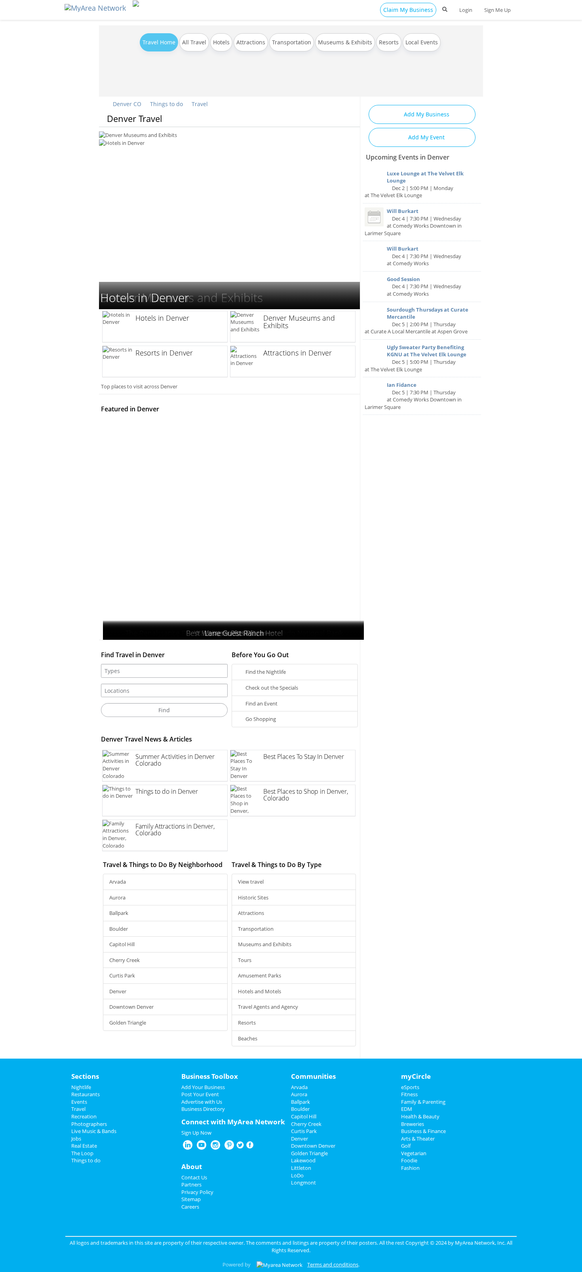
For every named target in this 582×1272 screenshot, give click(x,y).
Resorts (389, 42)
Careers (190, 1206)
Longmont (303, 1182)
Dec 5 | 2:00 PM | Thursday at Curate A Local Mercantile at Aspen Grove (416, 320)
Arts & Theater (418, 1138)
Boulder (118, 928)
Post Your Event (200, 1094)
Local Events (421, 42)
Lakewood (303, 1160)
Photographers (89, 1123)
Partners (191, 1184)
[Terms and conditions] (279, 1264)
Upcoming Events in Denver (407, 157)
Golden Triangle (127, 1022)
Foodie (409, 1160)
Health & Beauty (420, 1116)
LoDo (297, 1175)
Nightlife (81, 1087)
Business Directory (203, 1108)
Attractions (250, 42)
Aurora (117, 897)
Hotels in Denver (118, 134)
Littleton (301, 1167)
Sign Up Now (196, 1132)
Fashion (410, 1167)
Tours (244, 960)
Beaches (247, 1038)
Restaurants (85, 1094)
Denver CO (126, 104)
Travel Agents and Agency (268, 1006)
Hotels (221, 42)
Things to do (166, 104)
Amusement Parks (259, 975)
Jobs (76, 1138)
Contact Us (194, 1177)
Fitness (409, 1094)
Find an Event (261, 703)
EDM (406, 1108)
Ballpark (118, 912)
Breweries (412, 1123)
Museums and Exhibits (264, 944)
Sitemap (191, 1199)
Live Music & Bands (93, 1131)
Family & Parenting (423, 1101)
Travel (200, 104)
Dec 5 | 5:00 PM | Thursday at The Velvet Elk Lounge (415, 358)
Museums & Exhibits (345, 42)
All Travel (194, 42)
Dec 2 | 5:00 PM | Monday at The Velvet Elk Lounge (414, 184)
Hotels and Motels (259, 991)
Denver (117, 991)
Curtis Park (122, 975)
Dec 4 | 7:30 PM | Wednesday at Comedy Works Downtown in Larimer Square (413, 222)
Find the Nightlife (265, 671)
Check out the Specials (271, 687)
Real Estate (84, 1145)
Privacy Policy (197, 1192)
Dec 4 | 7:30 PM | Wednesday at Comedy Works (424, 256)
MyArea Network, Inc (479, 1242)
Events (79, 1101)
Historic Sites (253, 897)
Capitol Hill (122, 944)
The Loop (82, 1153)
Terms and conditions (332, 1264)
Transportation (291, 42)
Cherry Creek (124, 960)
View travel (251, 881)
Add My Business (425, 114)
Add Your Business (203, 1087)
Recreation (84, 1116)
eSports (410, 1087)
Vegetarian (413, 1153)
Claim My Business (408, 9)
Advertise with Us (201, 1101)
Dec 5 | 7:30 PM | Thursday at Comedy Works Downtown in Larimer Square (413, 396)
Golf (406, 1145)
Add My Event (426, 137)
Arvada (117, 881)
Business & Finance (423, 1131)
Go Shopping (260, 719)
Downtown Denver (131, 1006)
